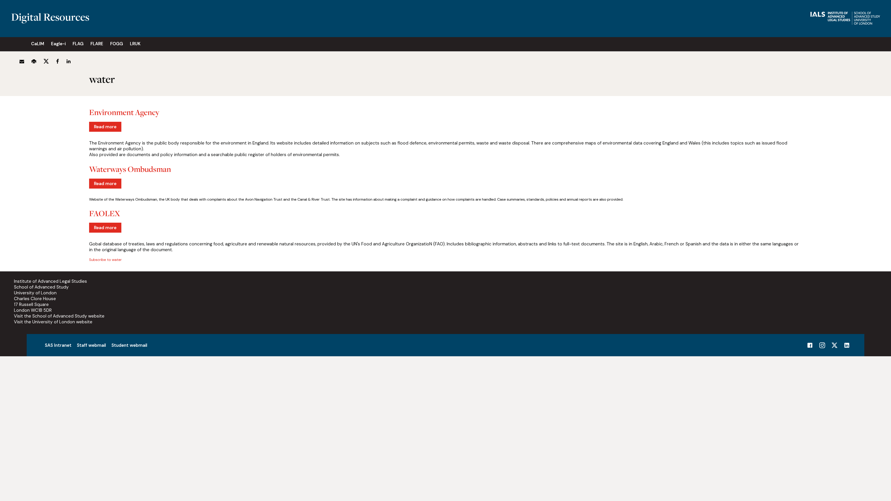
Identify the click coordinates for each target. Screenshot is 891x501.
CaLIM (37, 44)
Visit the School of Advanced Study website (59, 316)
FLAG (78, 44)
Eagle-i (58, 44)
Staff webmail (91, 345)
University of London (35, 293)
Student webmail (129, 345)
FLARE (96, 44)
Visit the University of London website (53, 322)
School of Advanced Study (41, 287)
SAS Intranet (58, 345)
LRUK (135, 44)
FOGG (116, 44)
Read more (107, 128)
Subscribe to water (105, 259)
